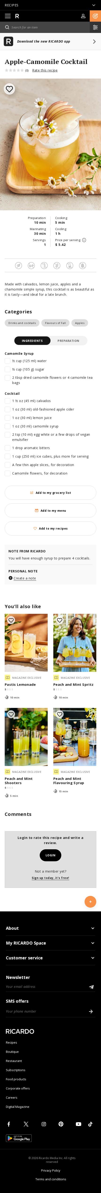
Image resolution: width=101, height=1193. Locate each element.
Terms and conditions (50, 1179)
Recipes (11, 1042)
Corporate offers (18, 1088)
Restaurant (14, 1061)
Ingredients (32, 341)
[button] (95, 16)
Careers (11, 1097)
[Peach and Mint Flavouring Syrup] (74, 737)
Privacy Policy (50, 1170)
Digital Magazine (17, 1107)
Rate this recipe (45, 70)
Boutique (12, 1051)
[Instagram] (44, 1124)
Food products (16, 1079)
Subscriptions (15, 1070)
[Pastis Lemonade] (26, 643)
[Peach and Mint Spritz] (74, 643)
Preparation (68, 341)
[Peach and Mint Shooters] (26, 737)
